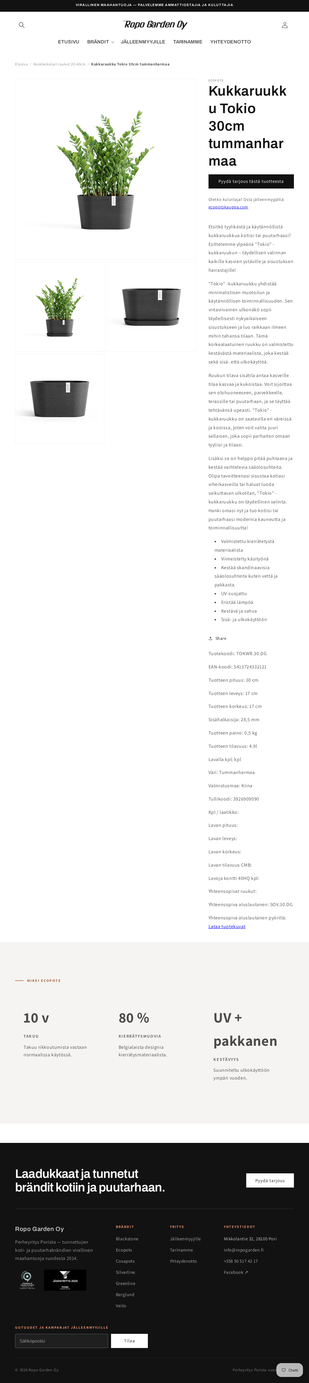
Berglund (125, 1294)
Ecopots (124, 1250)
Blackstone (127, 1239)
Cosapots (125, 1261)
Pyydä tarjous (270, 1180)
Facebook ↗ (236, 1272)
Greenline (125, 1283)
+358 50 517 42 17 (241, 1261)
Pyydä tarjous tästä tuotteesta (251, 181)
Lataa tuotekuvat (227, 926)
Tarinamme (181, 1250)
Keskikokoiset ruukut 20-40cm (59, 64)
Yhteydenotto (183, 1261)
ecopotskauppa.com (228, 207)
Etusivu (21, 64)
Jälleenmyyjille (185, 1239)
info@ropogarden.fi (244, 1250)
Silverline (125, 1272)
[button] (21, 25)
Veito (121, 1305)
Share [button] (221, 638)
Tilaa (129, 1340)
